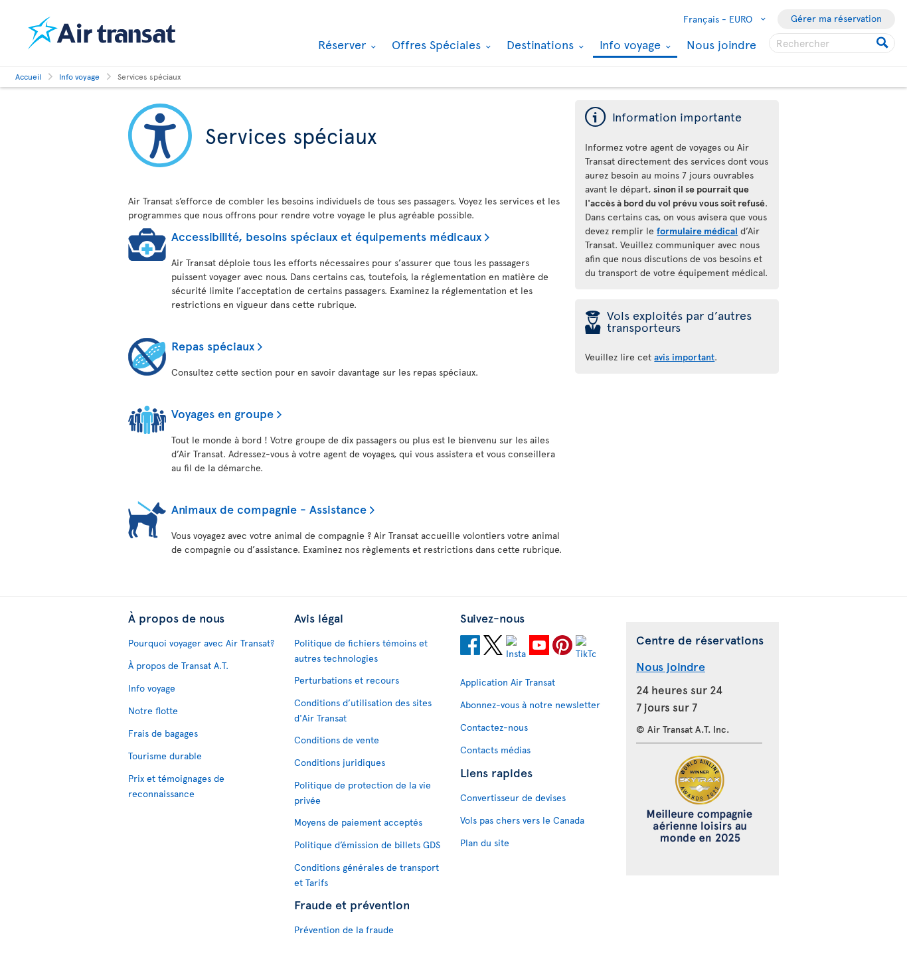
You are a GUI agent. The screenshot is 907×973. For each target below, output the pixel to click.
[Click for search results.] (883, 43)
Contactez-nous (494, 727)
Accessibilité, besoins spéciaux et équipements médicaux (326, 236)
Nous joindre (721, 44)
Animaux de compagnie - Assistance (269, 508)
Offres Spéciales (434, 44)
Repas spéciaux (212, 345)
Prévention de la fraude (344, 929)
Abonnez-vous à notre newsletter (530, 704)
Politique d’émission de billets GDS (367, 844)
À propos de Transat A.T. (178, 665)
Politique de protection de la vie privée (362, 792)
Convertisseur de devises (513, 797)
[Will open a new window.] (470, 647)
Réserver (340, 44)
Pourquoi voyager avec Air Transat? (201, 642)
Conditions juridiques (339, 762)
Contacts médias (495, 749)
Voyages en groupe (222, 413)
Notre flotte (153, 710)
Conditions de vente (336, 739)
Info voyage (628, 45)
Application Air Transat (507, 682)
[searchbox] (832, 43)
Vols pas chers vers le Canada (522, 820)
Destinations (538, 44)
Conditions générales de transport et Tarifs (366, 875)
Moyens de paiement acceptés (358, 822)
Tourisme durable (165, 755)
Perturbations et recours (346, 680)
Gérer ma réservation (836, 18)
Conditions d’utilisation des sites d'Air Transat (363, 710)
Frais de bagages (163, 733)
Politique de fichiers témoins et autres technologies (361, 650)
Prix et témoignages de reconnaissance (176, 786)
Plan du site (484, 842)
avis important (684, 356)
